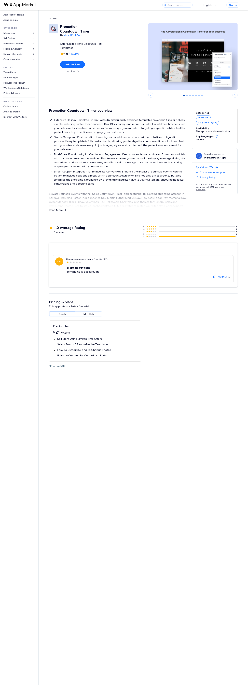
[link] (19, 14)
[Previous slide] (150, 95)
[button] (216, 136)
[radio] (62, 314)
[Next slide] (235, 95)
